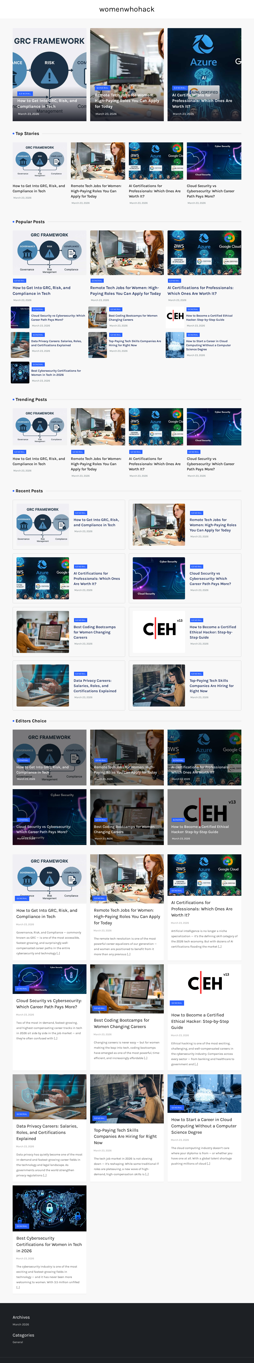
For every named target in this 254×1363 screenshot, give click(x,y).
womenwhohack (127, 9)
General (25, 93)
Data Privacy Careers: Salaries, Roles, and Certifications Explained (95, 685)
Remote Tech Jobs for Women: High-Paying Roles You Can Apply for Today (127, 101)
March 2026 (21, 1324)
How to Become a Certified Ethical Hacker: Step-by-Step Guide (213, 632)
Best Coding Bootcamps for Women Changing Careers (95, 632)
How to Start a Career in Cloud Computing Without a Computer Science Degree (208, 345)
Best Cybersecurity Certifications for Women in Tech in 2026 (49, 1244)
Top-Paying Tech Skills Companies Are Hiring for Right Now (212, 685)
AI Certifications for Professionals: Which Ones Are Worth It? (202, 101)
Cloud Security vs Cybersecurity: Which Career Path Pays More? (210, 191)
